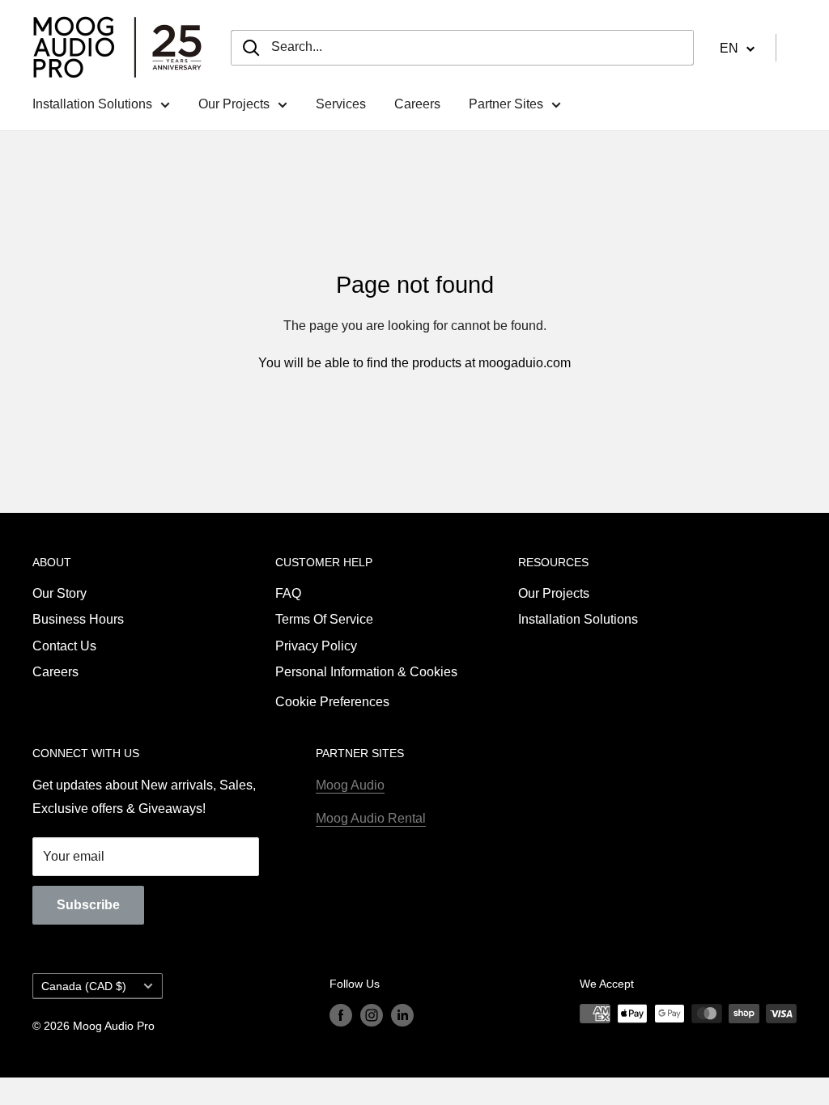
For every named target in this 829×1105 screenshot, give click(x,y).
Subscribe (88, 905)
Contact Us (64, 646)
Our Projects (234, 104)
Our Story (59, 593)
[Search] (251, 48)
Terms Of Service (324, 619)
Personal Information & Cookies (366, 672)
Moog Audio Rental (371, 818)
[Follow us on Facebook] (340, 1015)
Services (341, 104)
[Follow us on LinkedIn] (402, 1015)
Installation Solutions (92, 104)
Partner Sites (506, 104)
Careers (417, 104)
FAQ (288, 593)
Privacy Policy (316, 646)
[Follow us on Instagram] (371, 1015)
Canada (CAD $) (83, 986)
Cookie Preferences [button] (332, 702)
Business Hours (78, 619)
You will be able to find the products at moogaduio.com (414, 363)
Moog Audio (350, 785)
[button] (737, 47)
